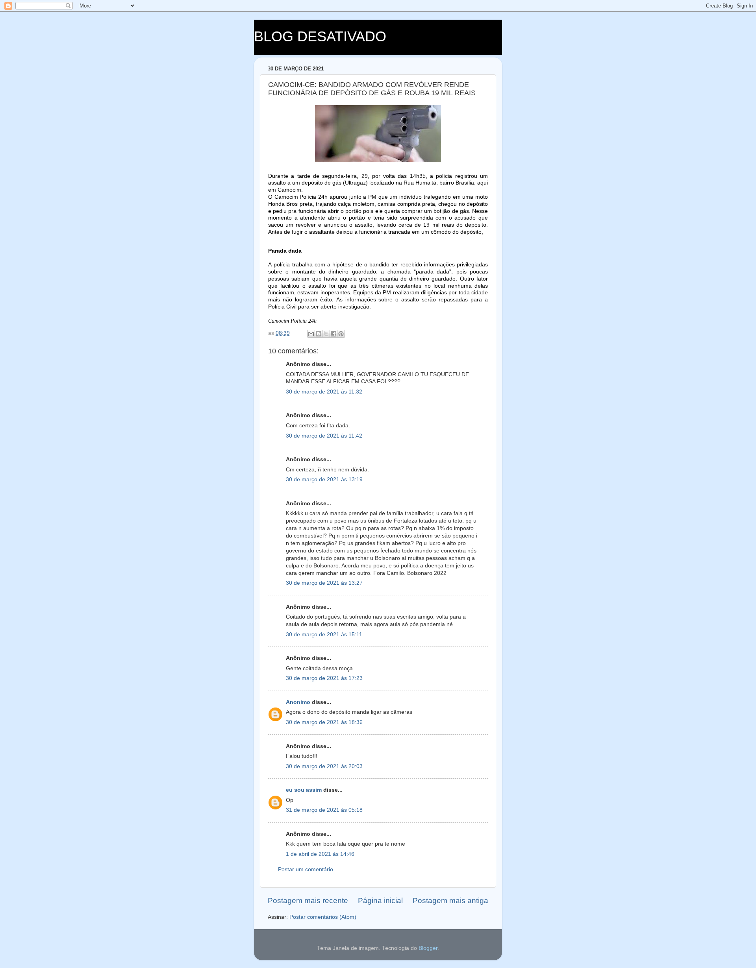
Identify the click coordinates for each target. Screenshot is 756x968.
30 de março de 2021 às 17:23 (324, 678)
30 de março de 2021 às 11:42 (324, 436)
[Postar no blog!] (318, 334)
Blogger (428, 948)
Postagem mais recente (308, 900)
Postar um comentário (305, 869)
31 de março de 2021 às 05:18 (324, 810)
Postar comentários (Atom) (322, 917)
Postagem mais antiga (450, 900)
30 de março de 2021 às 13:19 (324, 479)
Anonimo (298, 702)
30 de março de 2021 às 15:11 (324, 634)
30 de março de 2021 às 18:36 (324, 722)
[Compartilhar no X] (326, 334)
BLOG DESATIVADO (320, 36)
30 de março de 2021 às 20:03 (324, 766)
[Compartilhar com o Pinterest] (341, 334)
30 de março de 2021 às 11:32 (324, 392)
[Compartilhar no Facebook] (333, 334)
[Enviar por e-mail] (311, 334)
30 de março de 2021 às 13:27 (324, 583)
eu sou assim (304, 790)
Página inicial (380, 900)
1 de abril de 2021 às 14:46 (320, 854)
